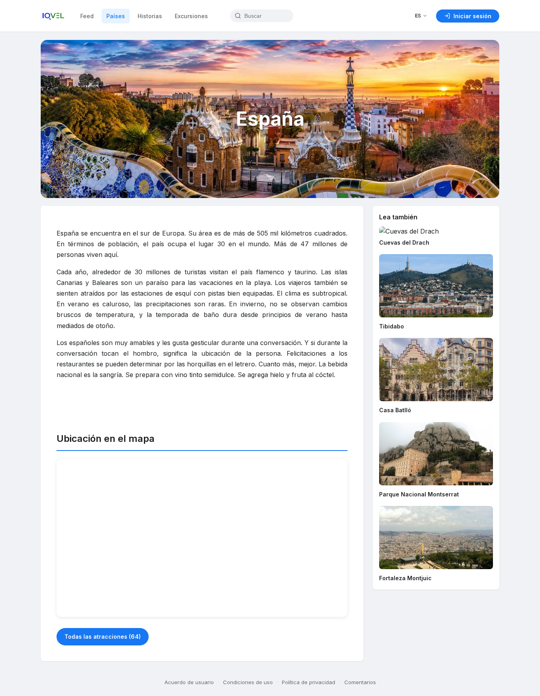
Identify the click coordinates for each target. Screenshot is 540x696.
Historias (150, 16)
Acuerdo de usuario (189, 682)
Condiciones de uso (248, 682)
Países (115, 16)
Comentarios (360, 682)
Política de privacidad (308, 682)
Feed (87, 16)
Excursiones (191, 16)
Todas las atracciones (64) (102, 636)
